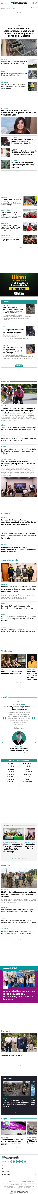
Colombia (4, 82)
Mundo (3, 71)
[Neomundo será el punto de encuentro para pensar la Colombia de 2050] (19, 487)
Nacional (14, 160)
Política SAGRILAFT (9, 1186)
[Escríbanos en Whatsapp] (25, 1161)
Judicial (19, 26)
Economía (4, 108)
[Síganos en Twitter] (14, 1161)
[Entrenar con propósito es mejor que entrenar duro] (30, 239)
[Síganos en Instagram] (17, 1161)
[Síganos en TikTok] (22, 1161)
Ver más (19, 366)
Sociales (4, 1054)
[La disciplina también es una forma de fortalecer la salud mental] (19, 738)
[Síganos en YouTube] (19, 1161)
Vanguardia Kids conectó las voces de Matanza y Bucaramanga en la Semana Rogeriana (19, 995)
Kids (5, 987)
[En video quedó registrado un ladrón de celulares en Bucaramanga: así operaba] (5, 141)
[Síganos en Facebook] (11, 1161)
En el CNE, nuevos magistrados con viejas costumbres (19, 708)
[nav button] (1, 3)
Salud (3, 235)
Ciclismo (4, 406)
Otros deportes (6, 210)
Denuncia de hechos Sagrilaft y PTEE (21, 1187)
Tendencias (31, 670)
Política (4, 60)
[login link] (36, 3)
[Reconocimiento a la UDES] (19, 1042)
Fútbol (3, 425)
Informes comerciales (9, 459)
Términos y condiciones (20, 1184)
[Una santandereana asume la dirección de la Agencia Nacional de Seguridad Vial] (19, 125)
